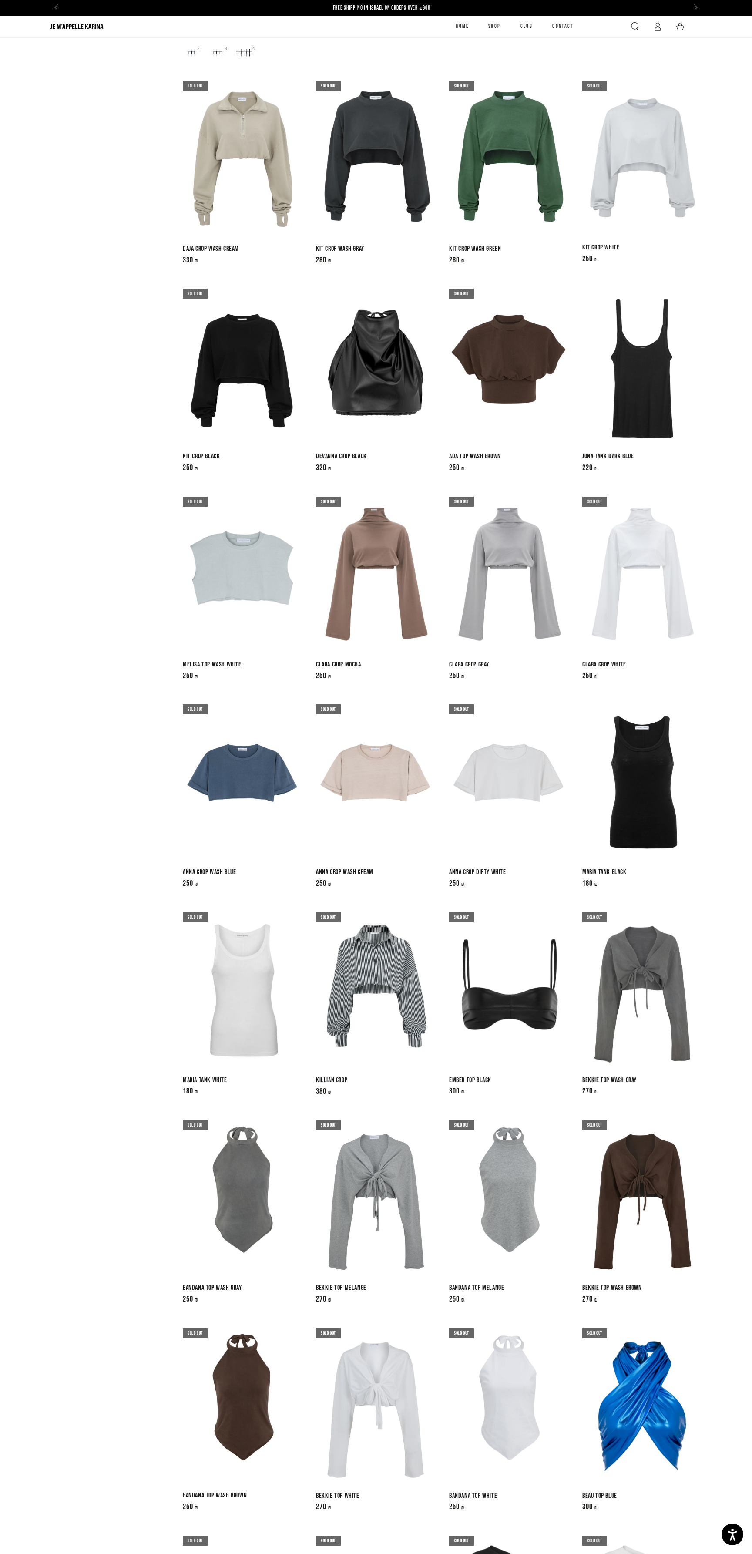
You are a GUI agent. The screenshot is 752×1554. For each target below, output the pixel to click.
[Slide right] (695, 8)
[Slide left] (57, 8)
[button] (635, 26)
